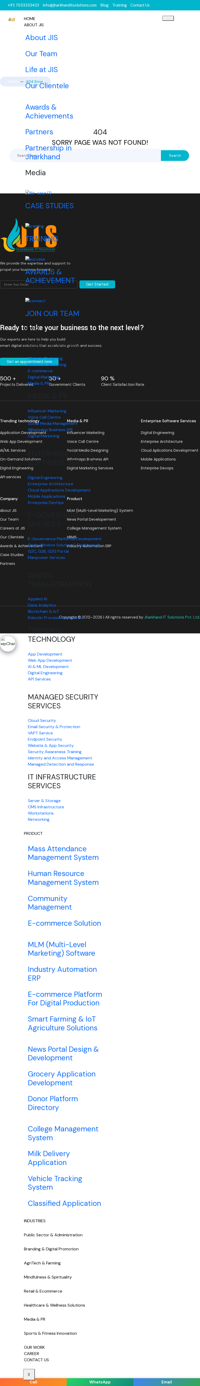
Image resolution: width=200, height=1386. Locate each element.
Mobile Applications (158, 459)
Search (175, 155)
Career (31, 1353)
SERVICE (32, 328)
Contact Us (36, 1360)
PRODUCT (33, 833)
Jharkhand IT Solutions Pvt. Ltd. (172, 617)
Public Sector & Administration (53, 1235)
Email (166, 1382)
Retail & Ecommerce (43, 1291)
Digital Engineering (157, 432)
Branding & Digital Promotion (51, 1249)
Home (13, 81)
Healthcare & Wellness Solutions (54, 1305)
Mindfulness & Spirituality (48, 1277)
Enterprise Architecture (162, 441)
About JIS (34, 25)
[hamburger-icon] (168, 18)
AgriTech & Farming (42, 1263)
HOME (29, 18)
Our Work (34, 1347)
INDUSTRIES (35, 1221)
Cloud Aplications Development (169, 450)
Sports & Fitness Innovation (50, 1333)
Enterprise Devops (157, 468)
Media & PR (34, 1319)
